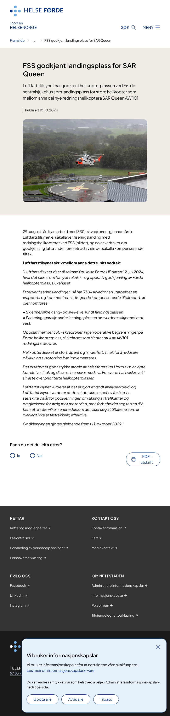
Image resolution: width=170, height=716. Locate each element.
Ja (18, 455)
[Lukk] (158, 647)
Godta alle (42, 699)
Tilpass (106, 699)
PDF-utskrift (147, 459)
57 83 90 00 (20, 673)
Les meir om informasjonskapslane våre (61, 670)
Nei (39, 455)
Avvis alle (76, 699)
